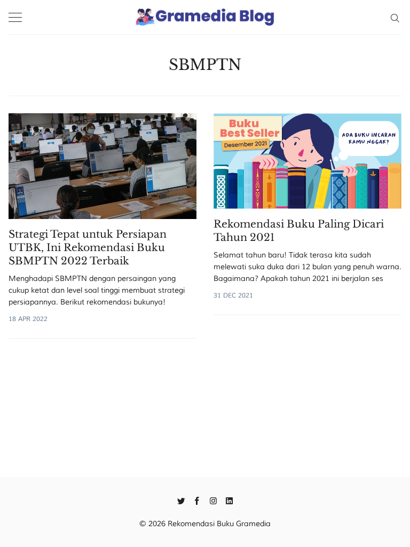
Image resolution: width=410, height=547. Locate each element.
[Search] (394, 17)
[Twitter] (181, 500)
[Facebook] (197, 500)
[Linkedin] (229, 500)
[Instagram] (213, 500)
